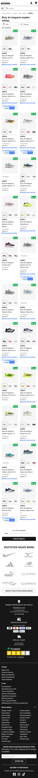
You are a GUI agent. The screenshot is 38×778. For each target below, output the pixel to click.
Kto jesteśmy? (6, 686)
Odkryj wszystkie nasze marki (19, 591)
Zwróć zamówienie (19, 644)
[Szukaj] (7, 8)
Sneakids (23, 722)
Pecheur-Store (25, 710)
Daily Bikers (6, 713)
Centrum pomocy (7, 672)
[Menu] (2, 8)
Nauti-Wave (6, 736)
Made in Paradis (7, 734)
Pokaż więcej (19, 539)
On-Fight (5, 739)
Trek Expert (24, 729)
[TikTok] (23, 774)
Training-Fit (24, 727)
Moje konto (5, 670)
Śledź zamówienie (8, 675)
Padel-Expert (6, 741)
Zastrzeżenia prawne (9, 696)
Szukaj (11, 8)
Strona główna (6, 13)
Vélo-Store (23, 736)
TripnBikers (24, 734)
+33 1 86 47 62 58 (19, 614)
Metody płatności (7, 698)
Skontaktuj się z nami (19, 608)
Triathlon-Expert (25, 732)
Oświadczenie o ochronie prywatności (15, 703)
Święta (15, 13)
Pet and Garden (25, 713)
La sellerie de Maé (8, 732)
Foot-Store (5, 720)
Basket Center (6, 710)
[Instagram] (19, 774)
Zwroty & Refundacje (9, 693)
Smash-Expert (25, 717)
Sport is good (24, 725)
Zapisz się (19, 761)
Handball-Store (7, 727)
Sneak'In (23, 720)
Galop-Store (6, 722)
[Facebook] (14, 774)
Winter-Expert (24, 739)
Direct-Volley (6, 715)
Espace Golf (6, 717)
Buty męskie (22, 13)
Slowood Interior (25, 715)
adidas (4, 53)
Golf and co (5, 725)
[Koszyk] (36, 3)
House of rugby (7, 729)
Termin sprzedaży (8, 691)
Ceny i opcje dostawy (9, 700)
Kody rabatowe (7, 679)
